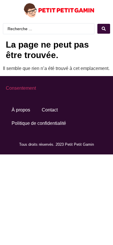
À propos (21, 109)
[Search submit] (103, 29)
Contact (50, 109)
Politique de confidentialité (39, 123)
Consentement (21, 88)
